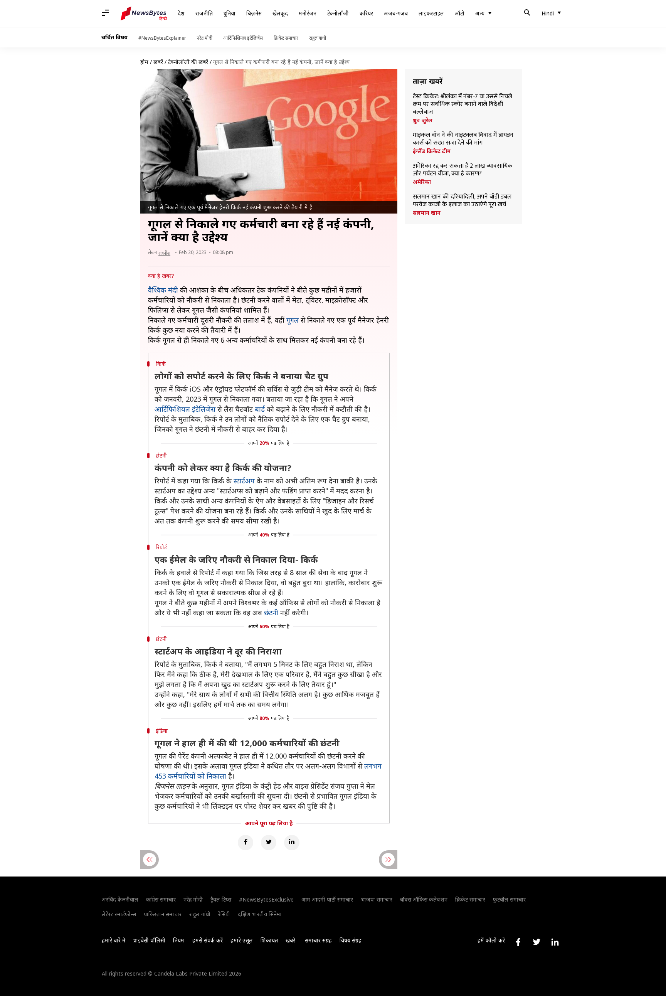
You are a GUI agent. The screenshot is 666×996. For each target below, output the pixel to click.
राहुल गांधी (317, 38)
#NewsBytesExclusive (266, 899)
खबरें (158, 62)
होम (144, 62)
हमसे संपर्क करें (207, 940)
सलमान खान (427, 212)
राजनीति (204, 13)
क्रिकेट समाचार (286, 38)
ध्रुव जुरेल (422, 120)
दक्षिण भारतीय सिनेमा (260, 914)
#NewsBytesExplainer (162, 38)
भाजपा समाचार (376, 899)
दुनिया (229, 13)
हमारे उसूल (241, 940)
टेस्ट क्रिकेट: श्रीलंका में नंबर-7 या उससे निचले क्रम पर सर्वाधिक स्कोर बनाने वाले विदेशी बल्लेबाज (462, 104)
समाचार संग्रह (318, 940)
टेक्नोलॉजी (338, 13)
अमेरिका (422, 181)
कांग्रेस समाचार (161, 899)
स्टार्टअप (244, 480)
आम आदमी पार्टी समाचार (327, 899)
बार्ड (260, 409)
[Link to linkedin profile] (555, 942)
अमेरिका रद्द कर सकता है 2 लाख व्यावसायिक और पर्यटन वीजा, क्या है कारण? (463, 170)
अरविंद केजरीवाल (120, 899)
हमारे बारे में (114, 940)
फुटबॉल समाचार (509, 899)
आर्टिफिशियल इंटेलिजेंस (243, 38)
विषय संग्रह (351, 940)
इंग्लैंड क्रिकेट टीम (432, 151)
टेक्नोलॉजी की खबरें (188, 62)
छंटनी (271, 612)
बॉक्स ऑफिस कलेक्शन (423, 899)
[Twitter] (268, 842)
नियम (178, 940)
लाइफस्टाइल (431, 13)
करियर (366, 13)
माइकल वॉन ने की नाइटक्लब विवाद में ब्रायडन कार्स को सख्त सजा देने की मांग (463, 139)
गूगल (292, 320)
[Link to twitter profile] (536, 942)
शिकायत (269, 940)
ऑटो (459, 13)
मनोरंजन (307, 13)
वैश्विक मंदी (163, 289)
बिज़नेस (254, 13)
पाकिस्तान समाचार (163, 914)
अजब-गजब (396, 13)
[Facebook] (245, 842)
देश (181, 13)
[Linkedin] (291, 842)
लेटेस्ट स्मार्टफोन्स (119, 914)
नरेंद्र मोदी (204, 38)
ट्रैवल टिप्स (220, 899)
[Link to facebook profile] (518, 942)
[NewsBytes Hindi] (144, 13)
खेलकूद (280, 13)
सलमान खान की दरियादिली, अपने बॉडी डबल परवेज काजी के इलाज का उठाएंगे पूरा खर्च (462, 201)
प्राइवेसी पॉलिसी (149, 940)
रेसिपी (224, 914)
